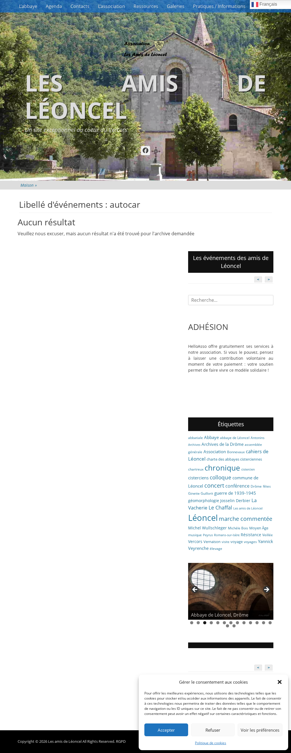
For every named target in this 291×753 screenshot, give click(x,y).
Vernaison (212, 541)
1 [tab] (191, 622)
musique (195, 534)
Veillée (267, 535)
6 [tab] (224, 622)
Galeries (175, 6)
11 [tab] (257, 622)
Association (214, 451)
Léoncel (203, 517)
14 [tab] (227, 625)
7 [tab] (230, 622)
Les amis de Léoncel (145, 96)
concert (214, 485)
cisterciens (198, 477)
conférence (237, 486)
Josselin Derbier (235, 500)
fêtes (267, 486)
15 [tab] (234, 625)
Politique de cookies (210, 742)
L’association (111, 6)
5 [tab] (217, 622)
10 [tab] (250, 622)
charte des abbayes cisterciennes (234, 459)
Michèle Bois (238, 528)
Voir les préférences (260, 730)
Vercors (195, 541)
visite (225, 542)
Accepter (166, 730)
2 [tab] (198, 622)
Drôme (256, 486)
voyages (250, 541)
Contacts (80, 6)
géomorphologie (203, 500)
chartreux (195, 469)
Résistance (251, 534)
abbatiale (195, 438)
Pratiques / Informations (219, 6)
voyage (236, 541)
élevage (216, 548)
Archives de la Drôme (222, 444)
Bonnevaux (236, 452)
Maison (28, 185)
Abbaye (211, 437)
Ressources (146, 6)
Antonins (258, 437)
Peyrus (208, 535)
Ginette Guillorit (200, 493)
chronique (222, 468)
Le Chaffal (220, 507)
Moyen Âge (258, 528)
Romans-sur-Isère (227, 535)
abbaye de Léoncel (235, 437)
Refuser (212, 730)
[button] (279, 682)
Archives (194, 445)
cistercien (248, 469)
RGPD (121, 741)
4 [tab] (211, 622)
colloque (220, 477)
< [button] (195, 590)
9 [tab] (244, 622)
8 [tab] (237, 622)
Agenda (54, 6)
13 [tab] (270, 622)
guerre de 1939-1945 (235, 493)
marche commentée (245, 519)
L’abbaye (28, 6)
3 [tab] (204, 622)
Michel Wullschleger (207, 528)
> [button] (266, 590)
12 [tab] (263, 622)
